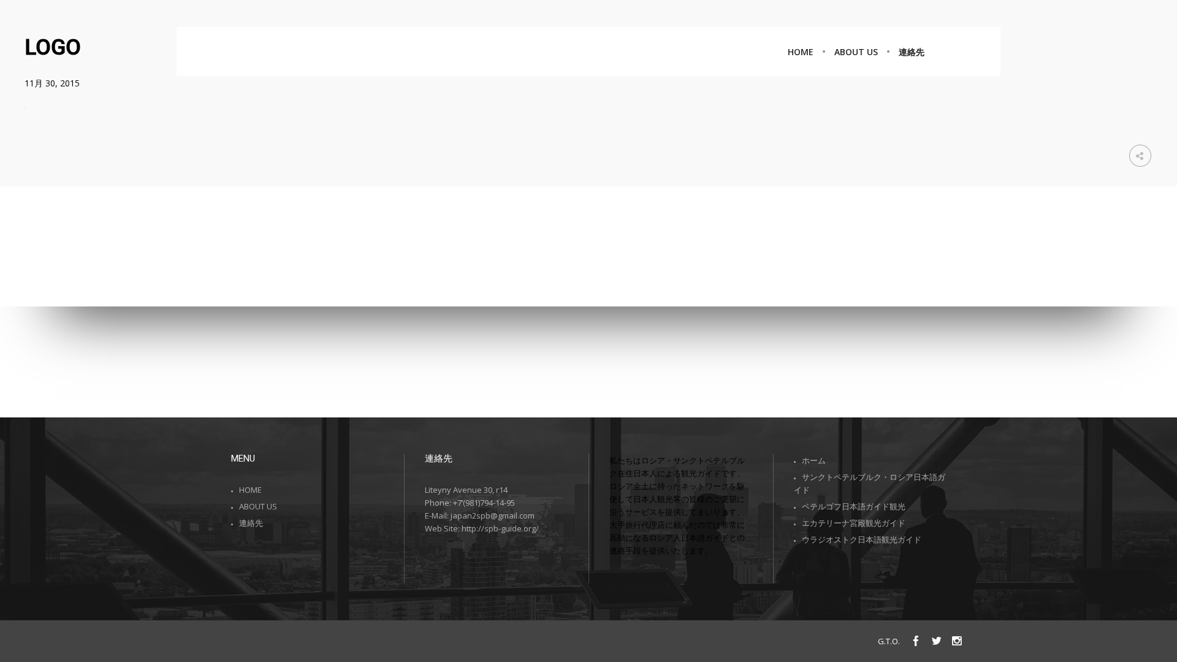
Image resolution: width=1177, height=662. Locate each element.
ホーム (814, 460)
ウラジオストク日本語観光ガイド (861, 539)
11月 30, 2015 (52, 83)
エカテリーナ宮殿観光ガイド (853, 522)
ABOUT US (258, 506)
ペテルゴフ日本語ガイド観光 (853, 506)
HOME (250, 489)
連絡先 (251, 522)
